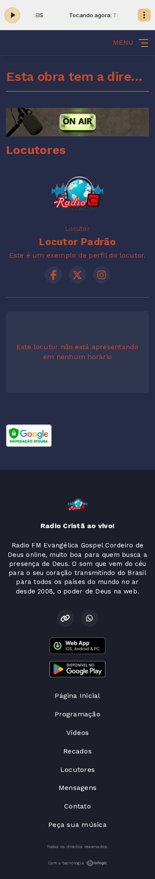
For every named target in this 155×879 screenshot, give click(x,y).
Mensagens (77, 788)
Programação (77, 714)
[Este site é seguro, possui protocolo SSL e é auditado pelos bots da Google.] (29, 435)
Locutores (77, 769)
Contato (77, 806)
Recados (77, 751)
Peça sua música (77, 825)
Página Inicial (77, 696)
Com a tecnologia (66, 863)
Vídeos (77, 732)
